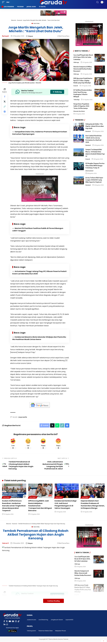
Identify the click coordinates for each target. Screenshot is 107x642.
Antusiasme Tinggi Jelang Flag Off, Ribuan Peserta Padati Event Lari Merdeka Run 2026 (39, 272)
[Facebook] (4, 621)
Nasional (19, 20)
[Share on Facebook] (4, 96)
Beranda (13, 20)
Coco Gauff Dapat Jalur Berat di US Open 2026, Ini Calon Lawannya (83, 57)
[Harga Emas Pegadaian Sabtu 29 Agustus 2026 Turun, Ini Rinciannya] (99, 107)
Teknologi (76, 99)
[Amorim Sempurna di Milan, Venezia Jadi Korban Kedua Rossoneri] (99, 69)
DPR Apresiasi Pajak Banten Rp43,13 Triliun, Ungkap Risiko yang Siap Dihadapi (82, 80)
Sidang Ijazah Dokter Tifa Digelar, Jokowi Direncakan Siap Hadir (94, 126)
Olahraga (76, 62)
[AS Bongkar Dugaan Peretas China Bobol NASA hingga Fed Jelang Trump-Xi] (78, 166)
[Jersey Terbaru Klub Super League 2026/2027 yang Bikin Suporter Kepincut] (78, 180)
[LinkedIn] (4, 624)
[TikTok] (18, 621)
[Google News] (13, 621)
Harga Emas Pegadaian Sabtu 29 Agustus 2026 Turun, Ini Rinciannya (81, 106)
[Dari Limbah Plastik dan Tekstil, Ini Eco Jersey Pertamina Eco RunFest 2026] (78, 138)
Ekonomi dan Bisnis (79, 111)
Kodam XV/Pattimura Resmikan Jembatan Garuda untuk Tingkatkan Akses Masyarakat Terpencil (14, 506)
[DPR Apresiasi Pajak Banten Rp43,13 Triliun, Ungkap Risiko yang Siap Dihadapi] (99, 81)
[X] (6, 621)
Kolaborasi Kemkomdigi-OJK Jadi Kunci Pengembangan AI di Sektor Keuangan (66, 504)
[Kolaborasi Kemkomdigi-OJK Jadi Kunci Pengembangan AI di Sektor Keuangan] (67, 491)
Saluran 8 (5, 543)
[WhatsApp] (7, 624)
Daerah (75, 86)
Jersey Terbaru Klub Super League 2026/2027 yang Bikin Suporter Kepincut (94, 180)
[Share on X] (4, 101)
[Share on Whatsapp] (57, 425)
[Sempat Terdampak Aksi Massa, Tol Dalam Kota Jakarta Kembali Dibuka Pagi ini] (78, 152)
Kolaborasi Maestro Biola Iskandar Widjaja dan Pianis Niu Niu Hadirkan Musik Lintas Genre (39, 338)
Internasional (89, 171)
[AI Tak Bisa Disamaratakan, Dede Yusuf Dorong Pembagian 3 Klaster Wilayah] (99, 93)
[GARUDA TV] (53, 2)
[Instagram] (16, 621)
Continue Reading (53, 601)
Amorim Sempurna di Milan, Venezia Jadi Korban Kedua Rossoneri (82, 69)
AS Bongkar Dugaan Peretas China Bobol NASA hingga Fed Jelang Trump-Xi (94, 165)
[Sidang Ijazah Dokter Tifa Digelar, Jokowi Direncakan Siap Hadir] (78, 127)
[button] (4, 2)
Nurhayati (5, 36)
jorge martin (22, 417)
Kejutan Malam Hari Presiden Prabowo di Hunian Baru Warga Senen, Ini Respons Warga (93, 504)
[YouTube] (9, 621)
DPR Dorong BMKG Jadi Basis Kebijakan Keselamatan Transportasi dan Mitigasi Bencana (40, 506)
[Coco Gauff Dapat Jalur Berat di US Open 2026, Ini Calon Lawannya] (99, 58)
